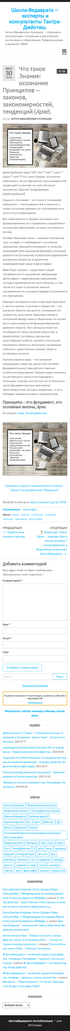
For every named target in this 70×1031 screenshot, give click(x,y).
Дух (59, 822)
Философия (29, 509)
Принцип (8, 519)
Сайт (6, 652)
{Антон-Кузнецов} (14, 805)
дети (40, 848)
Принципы (21, 519)
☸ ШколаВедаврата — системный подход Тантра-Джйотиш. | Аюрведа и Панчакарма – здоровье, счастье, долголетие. (34, 959)
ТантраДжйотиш (21, 848)
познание (50, 514)
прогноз (8, 865)
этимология (59, 870)
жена (49, 848)
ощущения (44, 859)
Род (43, 843)
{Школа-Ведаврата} (15, 816)
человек (44, 870)
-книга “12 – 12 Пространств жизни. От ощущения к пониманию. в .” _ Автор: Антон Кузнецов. (34, 737)
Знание (25, 514)
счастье (8, 870)
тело (18, 870)
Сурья (60, 843)
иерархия (9, 854)
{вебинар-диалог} (39, 816)
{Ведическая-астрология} (41, 805)
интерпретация (25, 854)
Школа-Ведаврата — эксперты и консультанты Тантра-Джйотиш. (35, 18)
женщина (60, 848)
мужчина (9, 859)
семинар (21, 865)
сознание (54, 865)
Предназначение (13, 843)
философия (35, 519)
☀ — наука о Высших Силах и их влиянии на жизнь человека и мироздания (34, 902)
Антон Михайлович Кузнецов (31, 118)
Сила (51, 843)
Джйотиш (48, 822)
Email (7, 638)
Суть (6, 848)
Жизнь (7, 827)
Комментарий (12, 580)
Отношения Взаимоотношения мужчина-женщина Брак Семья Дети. (32, 835)
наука (32, 413)
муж (53, 854)
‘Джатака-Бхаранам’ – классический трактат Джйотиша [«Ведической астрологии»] (34, 925)
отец (33, 859)
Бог (29, 822)
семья (32, 865)
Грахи (37, 822)
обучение (22, 859)
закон (15, 514)
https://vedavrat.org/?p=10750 (48, 502)
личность (42, 854)
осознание (37, 514)
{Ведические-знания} (16, 810)
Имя (6, 624)
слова (42, 865)
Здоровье (20, 827)
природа (58, 859)
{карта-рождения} (14, 822)
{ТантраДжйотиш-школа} (45, 810)
